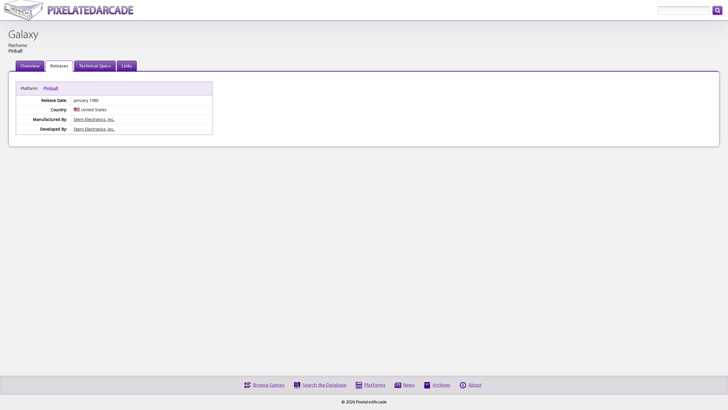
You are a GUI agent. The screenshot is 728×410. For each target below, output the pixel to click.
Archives (441, 385)
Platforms (374, 385)
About (475, 385)
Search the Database (324, 385)
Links (127, 66)
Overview (30, 66)
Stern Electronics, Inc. (94, 119)
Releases (59, 66)
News (409, 385)
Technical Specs (95, 66)
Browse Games (268, 385)
